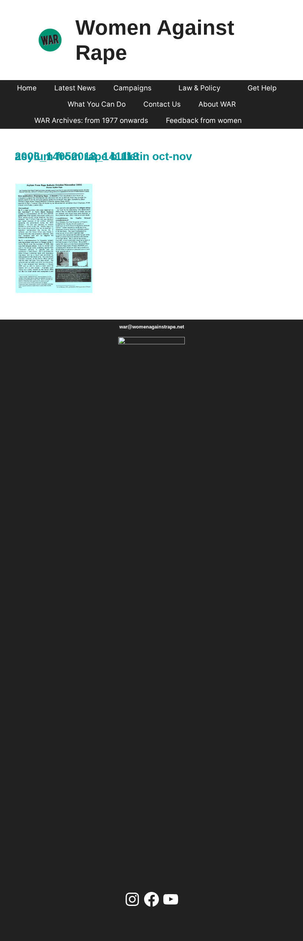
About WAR (217, 104)
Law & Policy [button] (199, 88)
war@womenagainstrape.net (151, 327)
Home (27, 88)
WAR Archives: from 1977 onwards (91, 120)
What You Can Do (97, 104)
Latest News (75, 88)
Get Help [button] (262, 88)
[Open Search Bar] (264, 121)
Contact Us (162, 104)
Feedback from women (204, 120)
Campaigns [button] (132, 88)
